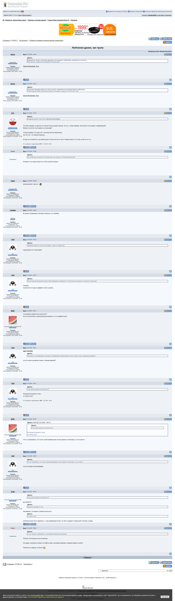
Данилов (74, 20)
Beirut (13, 54)
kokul (13, 181)
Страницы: (6, 40)
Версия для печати (165, 51)
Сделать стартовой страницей (156, 15)
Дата (24, 54)
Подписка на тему (153, 51)
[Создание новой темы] (166, 39)
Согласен (165, 597)
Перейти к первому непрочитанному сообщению (46, 40)
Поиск (125, 11)
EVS (12, 113)
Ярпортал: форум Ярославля (12, 11)
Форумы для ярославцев (37, 20)
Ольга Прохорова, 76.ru (31, 66)
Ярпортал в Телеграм (114, 11)
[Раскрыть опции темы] (5, 564)
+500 (12, 239)
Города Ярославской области (58, 20)
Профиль (12, 66)
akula (13, 492)
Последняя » (23, 40)
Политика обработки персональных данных (158, 11)
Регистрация (26, 15)
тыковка (13, 210)
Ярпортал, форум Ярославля (15, 20)
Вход (20, 15)
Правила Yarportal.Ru (136, 11)
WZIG (13, 311)
